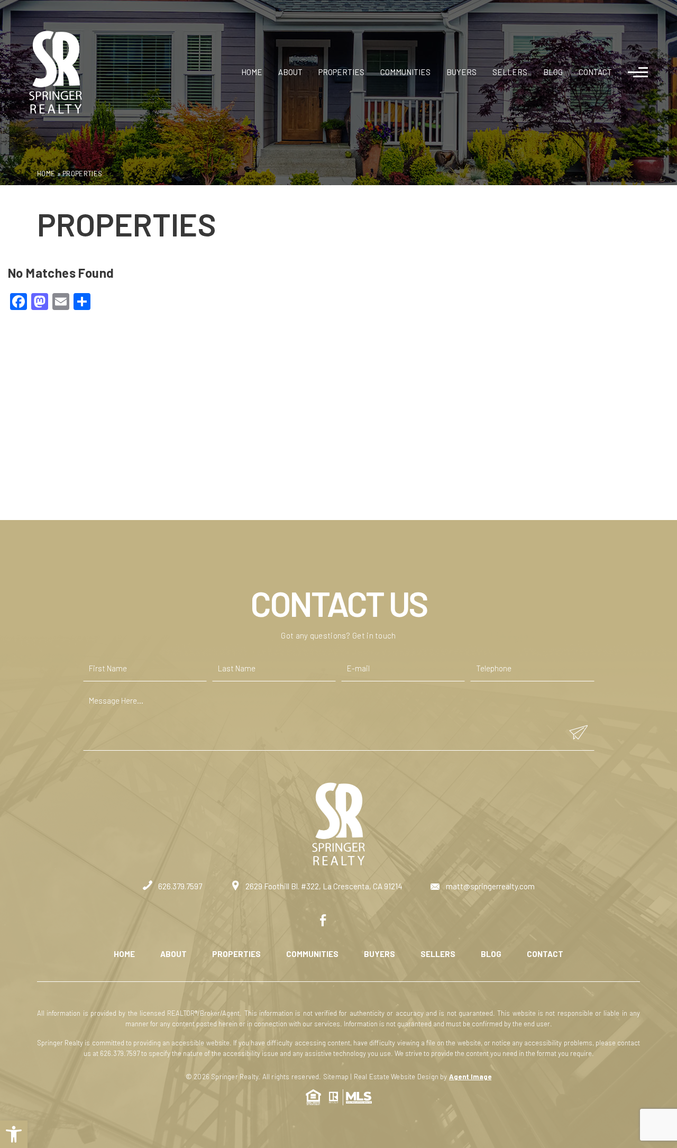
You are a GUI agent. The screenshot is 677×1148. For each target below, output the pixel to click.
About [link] (290, 72)
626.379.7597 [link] (179, 886)
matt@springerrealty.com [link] (489, 886)
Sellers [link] (509, 72)
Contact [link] (595, 72)
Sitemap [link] (336, 1076)
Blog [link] (553, 72)
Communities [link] (405, 72)
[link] (14, 1134)
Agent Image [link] (470, 1076)
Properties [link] (341, 72)
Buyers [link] (461, 72)
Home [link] (251, 72)
